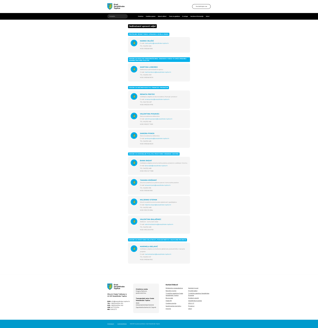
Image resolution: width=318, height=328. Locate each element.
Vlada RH (169, 301)
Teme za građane (174, 16)
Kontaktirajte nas (201, 6)
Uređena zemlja (171, 303)
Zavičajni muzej (193, 288)
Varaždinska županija (195, 301)
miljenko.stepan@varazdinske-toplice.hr (158, 205)
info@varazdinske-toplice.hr (118, 301)
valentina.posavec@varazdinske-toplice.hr (158, 119)
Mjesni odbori (162, 16)
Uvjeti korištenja (122, 324)
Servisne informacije (196, 16)
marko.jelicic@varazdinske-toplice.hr (157, 43)
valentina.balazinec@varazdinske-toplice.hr (159, 224)
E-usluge (185, 16)
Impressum (110, 324)
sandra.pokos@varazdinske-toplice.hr (157, 138)
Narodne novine (171, 291)
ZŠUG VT (191, 303)
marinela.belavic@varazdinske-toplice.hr (158, 254)
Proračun (191, 306)
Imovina (168, 309)
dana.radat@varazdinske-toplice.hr (156, 165)
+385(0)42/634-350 (115, 303)
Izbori (207, 16)
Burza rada (169, 298)
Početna (140, 16)
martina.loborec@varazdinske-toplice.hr (158, 72)
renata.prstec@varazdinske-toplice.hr (157, 99)
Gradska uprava (150, 16)
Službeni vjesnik (193, 298)
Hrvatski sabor (193, 291)
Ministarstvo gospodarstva (174, 288)
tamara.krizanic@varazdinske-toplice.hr (158, 185)
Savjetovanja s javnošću (173, 306)
